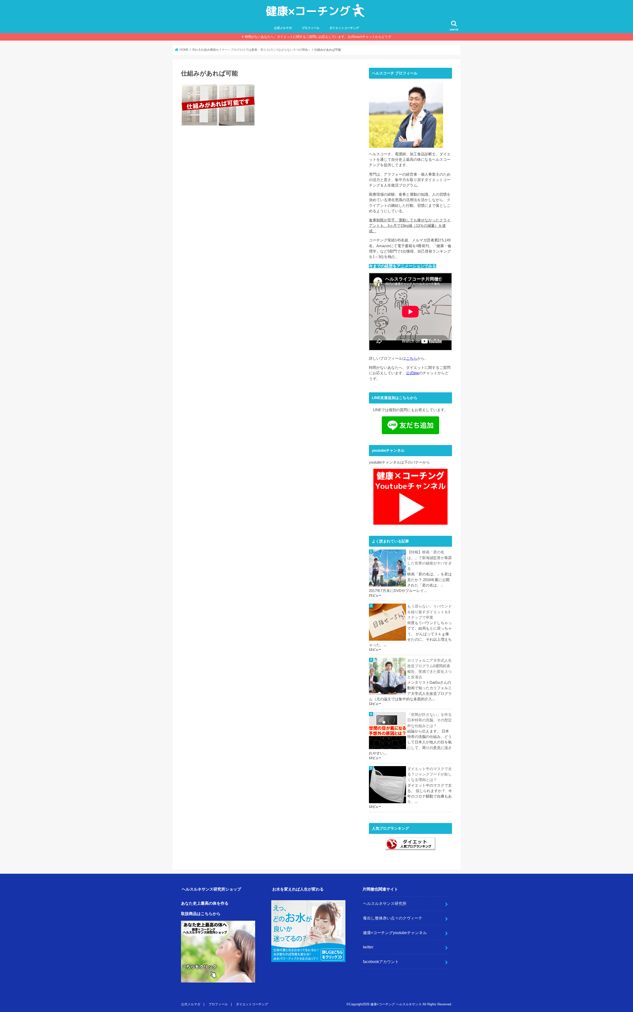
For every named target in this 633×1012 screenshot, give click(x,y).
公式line (412, 373)
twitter (368, 947)
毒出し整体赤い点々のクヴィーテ (392, 918)
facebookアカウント (381, 961)
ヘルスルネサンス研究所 (385, 903)
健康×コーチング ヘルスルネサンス (396, 1004)
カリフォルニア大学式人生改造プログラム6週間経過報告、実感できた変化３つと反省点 (429, 669)
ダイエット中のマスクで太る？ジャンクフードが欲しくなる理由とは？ (429, 774)
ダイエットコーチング (344, 28)
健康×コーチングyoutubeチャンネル (395, 932)
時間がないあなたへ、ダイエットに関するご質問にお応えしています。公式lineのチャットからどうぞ (318, 37)
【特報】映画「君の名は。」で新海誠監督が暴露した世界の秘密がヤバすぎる (429, 560)
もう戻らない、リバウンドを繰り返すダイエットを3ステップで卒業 (429, 611)
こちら (411, 358)
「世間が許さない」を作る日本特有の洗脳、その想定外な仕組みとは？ (429, 720)
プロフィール (310, 28)
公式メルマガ (283, 28)
